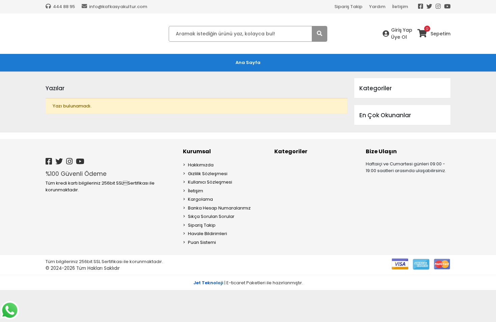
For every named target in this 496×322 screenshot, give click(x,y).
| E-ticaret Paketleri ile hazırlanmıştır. (248, 283)
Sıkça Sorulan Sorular (211, 216)
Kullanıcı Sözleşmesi (210, 182)
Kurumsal (197, 151)
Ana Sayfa (248, 62)
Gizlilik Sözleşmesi (207, 173)
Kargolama (200, 199)
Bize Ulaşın (381, 151)
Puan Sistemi (202, 242)
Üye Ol (399, 37)
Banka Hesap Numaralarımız (219, 208)
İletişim (400, 6)
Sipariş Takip (348, 6)
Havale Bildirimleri (207, 233)
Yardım (377, 6)
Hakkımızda (201, 165)
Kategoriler (290, 151)
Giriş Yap (401, 30)
